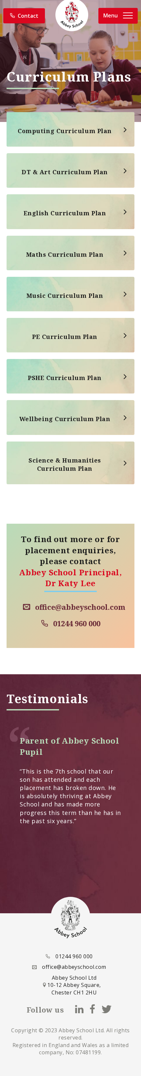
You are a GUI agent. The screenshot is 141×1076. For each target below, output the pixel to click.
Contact (28, 15)
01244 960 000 (76, 623)
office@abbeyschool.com (80, 607)
